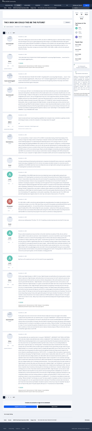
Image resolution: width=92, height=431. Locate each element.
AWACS (10, 122)
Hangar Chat (28, 26)
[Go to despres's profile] (76, 37)
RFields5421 (10, 206)
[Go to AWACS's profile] (10, 117)
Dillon (9, 61)
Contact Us (18, 428)
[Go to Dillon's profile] (10, 57)
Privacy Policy (11, 428)
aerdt (9, 179)
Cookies (23, 428)
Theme (4, 428)
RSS (28, 428)
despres (80, 36)
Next (14, 32)
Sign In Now (54, 406)
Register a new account (20, 406)
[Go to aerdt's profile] (10, 174)
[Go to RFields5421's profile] (10, 201)
